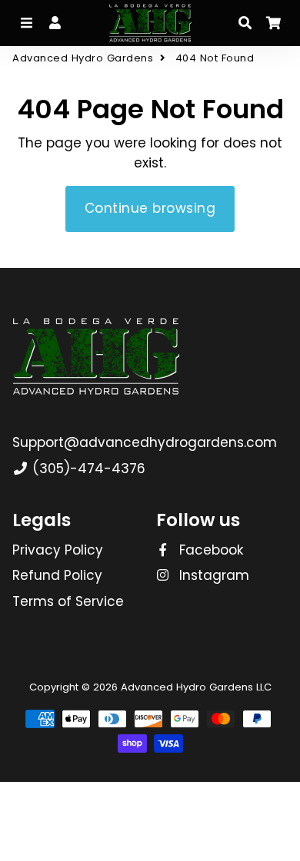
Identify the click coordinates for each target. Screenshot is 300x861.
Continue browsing (150, 208)
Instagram (212, 575)
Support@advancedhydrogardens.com (144, 442)
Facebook (209, 550)
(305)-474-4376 (86, 468)
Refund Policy (57, 575)
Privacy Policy (57, 550)
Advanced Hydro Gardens (82, 58)
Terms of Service (68, 601)
